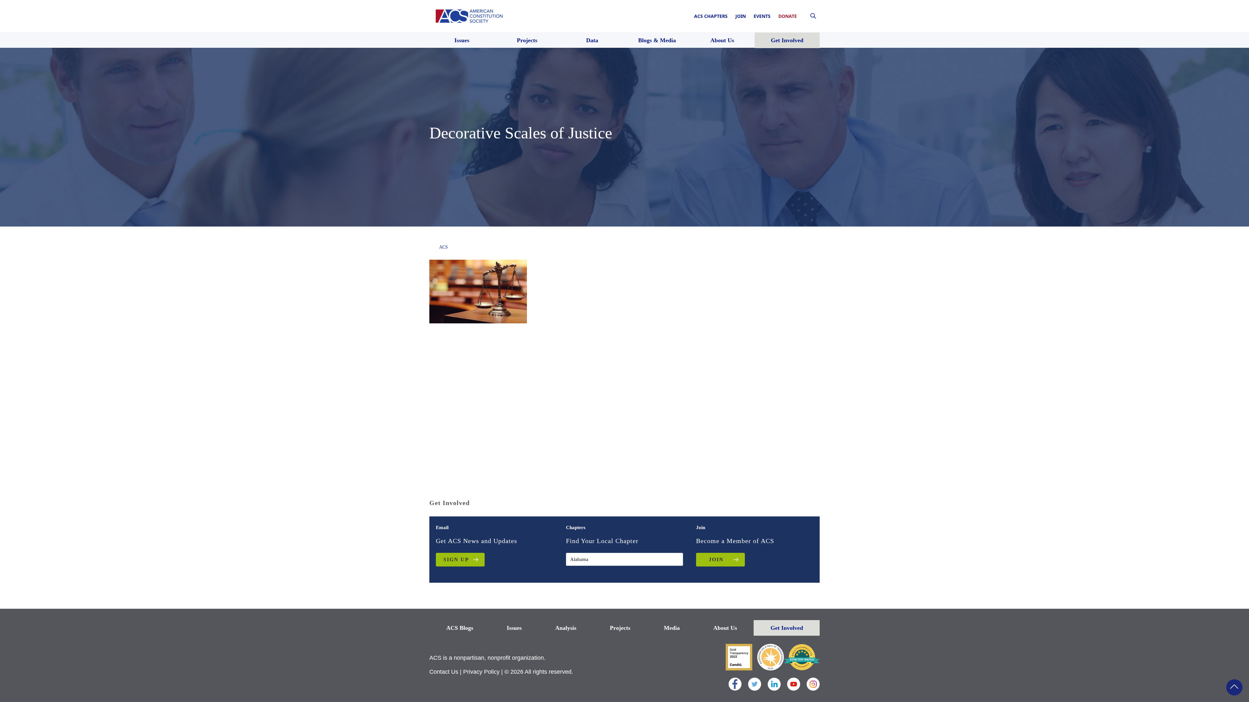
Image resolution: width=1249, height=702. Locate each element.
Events (762, 16)
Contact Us (443, 672)
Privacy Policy (481, 672)
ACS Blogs (459, 628)
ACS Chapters (711, 16)
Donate (787, 16)
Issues (514, 628)
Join (740, 16)
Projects (620, 628)
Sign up (456, 559)
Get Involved (787, 628)
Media (672, 628)
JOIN (716, 559)
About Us (725, 628)
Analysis (565, 628)
